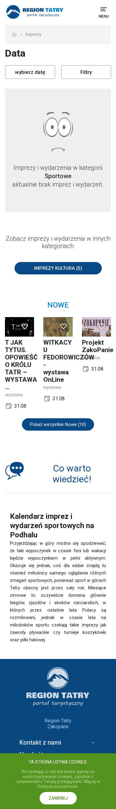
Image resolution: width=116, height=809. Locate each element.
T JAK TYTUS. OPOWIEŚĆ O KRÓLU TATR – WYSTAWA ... (21, 365)
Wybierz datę (30, 72)
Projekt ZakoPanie (98, 346)
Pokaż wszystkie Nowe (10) (58, 424)
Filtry (86, 72)
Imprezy (33, 34)
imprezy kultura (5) (58, 268)
